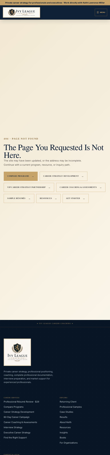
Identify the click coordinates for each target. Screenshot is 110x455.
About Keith (65, 422)
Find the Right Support (15, 437)
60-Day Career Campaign (17, 417)
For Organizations (69, 442)
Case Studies (66, 412)
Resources (48, 198)
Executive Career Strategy (17, 432)
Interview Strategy (13, 427)
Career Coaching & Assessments (81, 187)
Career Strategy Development (63, 176)
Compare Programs (20, 176)
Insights (64, 432)
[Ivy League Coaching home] (21, 12)
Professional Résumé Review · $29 (21, 401)
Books (63, 437)
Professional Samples (71, 406)
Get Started (75, 198)
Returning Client (68, 401)
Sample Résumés (19, 198)
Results (63, 417)
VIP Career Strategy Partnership (29, 187)
